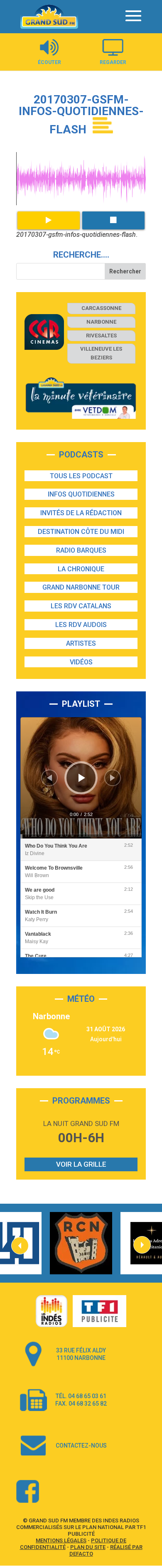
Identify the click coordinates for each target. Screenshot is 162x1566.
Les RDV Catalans (81, 606)
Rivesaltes (101, 335)
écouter (49, 62)
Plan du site (88, 1547)
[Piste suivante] (112, 777)
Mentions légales (61, 1540)
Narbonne (101, 322)
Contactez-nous (81, 1445)
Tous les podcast (81, 476)
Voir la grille (81, 1164)
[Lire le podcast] (48, 220)
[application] (81, 777)
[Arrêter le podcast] (113, 220)
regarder (113, 62)
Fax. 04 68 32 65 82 (81, 1403)
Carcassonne (101, 308)
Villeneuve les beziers (101, 353)
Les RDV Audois (81, 625)
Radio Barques (81, 550)
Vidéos (81, 662)
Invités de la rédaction (81, 513)
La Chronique (81, 569)
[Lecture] (82, 778)
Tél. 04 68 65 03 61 (81, 1396)
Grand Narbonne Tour (81, 587)
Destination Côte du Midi (81, 532)
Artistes (81, 643)
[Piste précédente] (49, 777)
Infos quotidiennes (81, 494)
